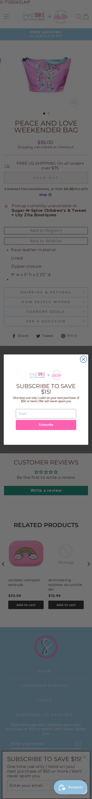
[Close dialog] (83, 359)
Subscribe (46, 424)
